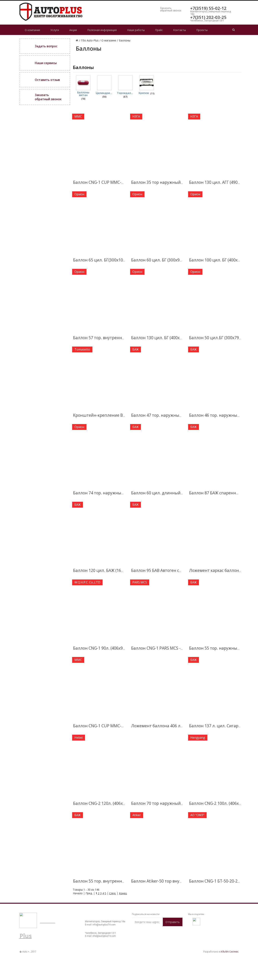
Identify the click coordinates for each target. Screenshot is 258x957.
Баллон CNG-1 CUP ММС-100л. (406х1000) (113, 182)
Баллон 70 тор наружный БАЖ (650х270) (170, 803)
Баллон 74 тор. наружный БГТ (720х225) (112, 493)
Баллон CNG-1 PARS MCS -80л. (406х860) (169, 648)
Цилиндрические (104, 93)
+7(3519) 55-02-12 (208, 8)
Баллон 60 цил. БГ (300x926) (158, 260)
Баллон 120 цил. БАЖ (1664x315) (104, 570)
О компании (32, 30)
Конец (123, 893)
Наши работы (136, 30)
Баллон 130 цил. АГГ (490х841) (218, 182)
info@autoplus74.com (104, 924)
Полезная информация (102, 30)
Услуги (54, 30)
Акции (73, 30)
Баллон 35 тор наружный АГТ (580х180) (169, 182)
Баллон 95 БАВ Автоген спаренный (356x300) (175, 570)
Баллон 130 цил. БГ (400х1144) (160, 337)
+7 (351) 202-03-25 (101, 928)
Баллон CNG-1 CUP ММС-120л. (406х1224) (113, 725)
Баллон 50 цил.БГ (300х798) (216, 337)
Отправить (172, 922)
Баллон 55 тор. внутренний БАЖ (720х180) (114, 881)
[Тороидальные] (125, 82)
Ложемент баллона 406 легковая (163, 725)
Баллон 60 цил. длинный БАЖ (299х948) (170, 493)
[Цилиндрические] (104, 82)
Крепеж (144, 93)
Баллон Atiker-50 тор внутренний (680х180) (173, 881)
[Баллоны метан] (83, 82)
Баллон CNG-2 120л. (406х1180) (103, 803)
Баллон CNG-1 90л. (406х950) (101, 648)
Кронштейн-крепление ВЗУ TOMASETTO (112, 415)
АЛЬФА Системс (230, 951)
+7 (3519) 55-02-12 (101, 917)
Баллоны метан (83, 93)
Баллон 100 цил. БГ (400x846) (217, 260)
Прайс (159, 30)
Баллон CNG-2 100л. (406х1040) (219, 803)
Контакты (179, 30)
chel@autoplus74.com (104, 936)
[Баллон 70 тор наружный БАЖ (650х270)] (157, 766)
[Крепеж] (146, 82)
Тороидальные (125, 93)
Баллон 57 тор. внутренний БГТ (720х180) (113, 337)
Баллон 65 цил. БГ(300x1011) (101, 260)
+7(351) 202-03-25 (208, 17)
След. (112, 893)
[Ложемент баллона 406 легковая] (157, 688)
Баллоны (83, 67)
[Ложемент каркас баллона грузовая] (215, 533)
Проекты (202, 30)
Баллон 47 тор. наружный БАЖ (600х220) (170, 415)
